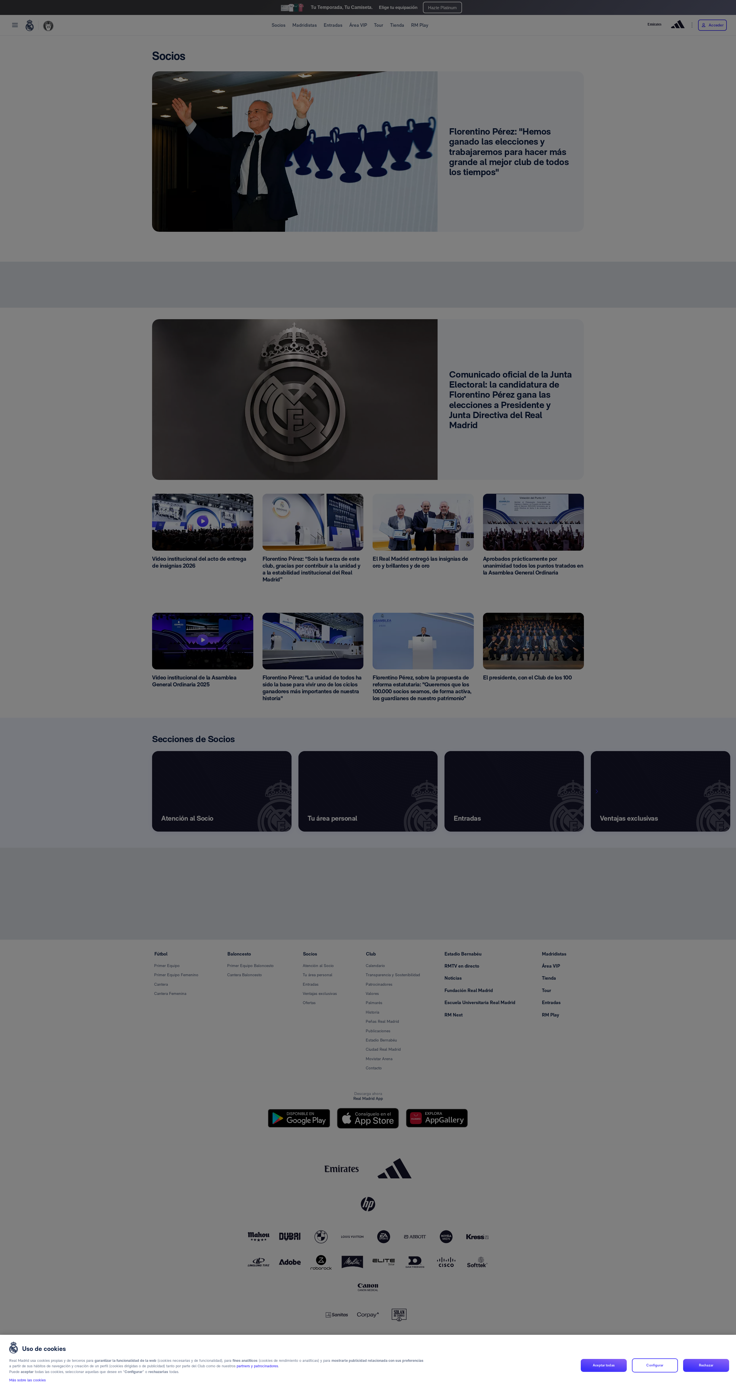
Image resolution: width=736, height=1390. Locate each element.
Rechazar (706, 1365)
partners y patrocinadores (257, 1366)
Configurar (654, 1365)
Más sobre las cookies (27, 1380)
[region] (368, 1362)
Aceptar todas (604, 1365)
